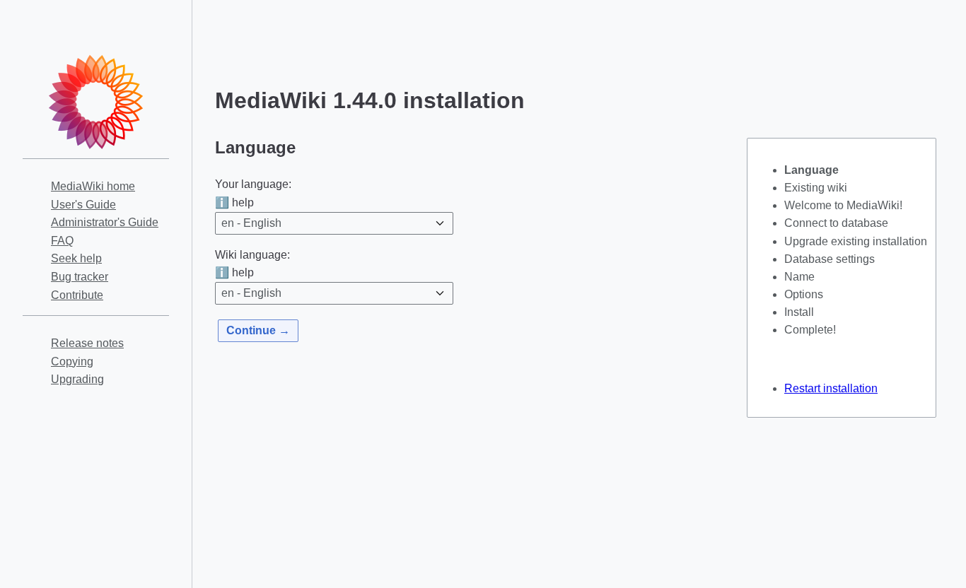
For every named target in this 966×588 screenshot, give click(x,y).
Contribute (77, 295)
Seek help (76, 258)
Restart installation (831, 388)
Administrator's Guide (104, 222)
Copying (72, 361)
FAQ (62, 241)
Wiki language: (252, 255)
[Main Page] (96, 101)
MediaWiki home (93, 186)
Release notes (87, 343)
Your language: (253, 184)
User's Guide (83, 205)
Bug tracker (79, 277)
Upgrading (77, 379)
